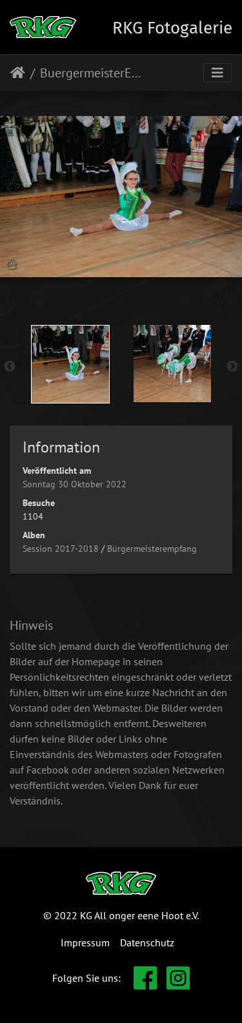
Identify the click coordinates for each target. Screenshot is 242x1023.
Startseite (17, 73)
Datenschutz (147, 942)
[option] (70, 364)
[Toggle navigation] (217, 73)
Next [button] (232, 366)
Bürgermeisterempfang (152, 548)
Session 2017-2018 (61, 548)
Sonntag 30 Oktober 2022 (74, 484)
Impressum (85, 942)
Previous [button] (9, 366)
